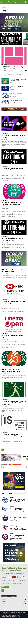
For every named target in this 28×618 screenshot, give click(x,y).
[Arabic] (2, 464)
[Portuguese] (16, 464)
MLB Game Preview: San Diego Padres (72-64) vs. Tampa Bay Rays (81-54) (17, 510)
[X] (2, 590)
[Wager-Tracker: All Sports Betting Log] (14, 109)
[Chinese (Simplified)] (4, 464)
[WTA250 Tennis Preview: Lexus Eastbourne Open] (14, 156)
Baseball (12, 497)
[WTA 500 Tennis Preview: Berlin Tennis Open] (14, 22)
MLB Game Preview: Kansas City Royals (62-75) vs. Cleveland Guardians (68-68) (18, 528)
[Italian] (14, 464)
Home (2, 7)
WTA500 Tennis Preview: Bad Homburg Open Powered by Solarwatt (11, 204)
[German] (12, 464)
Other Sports (4, 24)
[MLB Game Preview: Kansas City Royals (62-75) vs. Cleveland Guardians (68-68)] (5, 527)
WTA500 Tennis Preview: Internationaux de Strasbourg (11, 435)
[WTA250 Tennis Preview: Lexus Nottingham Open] (14, 227)
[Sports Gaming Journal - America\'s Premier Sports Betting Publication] (14, 2)
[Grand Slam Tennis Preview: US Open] (5, 88)
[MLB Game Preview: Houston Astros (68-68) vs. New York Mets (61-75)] (5, 518)
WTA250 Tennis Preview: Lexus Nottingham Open (12, 239)
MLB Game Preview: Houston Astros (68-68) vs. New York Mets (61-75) (18, 519)
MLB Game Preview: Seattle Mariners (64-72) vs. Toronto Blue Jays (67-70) (18, 501)
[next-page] (12, 450)
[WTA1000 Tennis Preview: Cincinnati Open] (5, 95)
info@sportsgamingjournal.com (17, 573)
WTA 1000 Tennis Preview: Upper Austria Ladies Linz (13, 68)
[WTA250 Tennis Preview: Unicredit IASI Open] (14, 123)
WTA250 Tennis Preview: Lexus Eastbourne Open (12, 169)
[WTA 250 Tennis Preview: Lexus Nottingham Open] (11, 39)
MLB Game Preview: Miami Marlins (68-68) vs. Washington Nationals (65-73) (17, 537)
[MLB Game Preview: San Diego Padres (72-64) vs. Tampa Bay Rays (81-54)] (5, 509)
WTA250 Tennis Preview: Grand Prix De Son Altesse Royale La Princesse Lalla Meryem (13, 402)
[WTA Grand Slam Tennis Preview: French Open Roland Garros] (14, 358)
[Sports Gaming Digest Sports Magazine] (14, 481)
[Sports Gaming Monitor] (14, 552)
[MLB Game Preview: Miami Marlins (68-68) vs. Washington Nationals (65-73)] (5, 537)
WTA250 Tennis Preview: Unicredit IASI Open (13, 136)
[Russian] (18, 464)
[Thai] (22, 464)
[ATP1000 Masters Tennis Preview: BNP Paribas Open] (5, 81)
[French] (10, 464)
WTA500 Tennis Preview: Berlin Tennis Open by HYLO (11, 270)
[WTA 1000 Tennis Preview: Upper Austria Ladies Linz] (14, 56)
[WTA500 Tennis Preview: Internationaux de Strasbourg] (14, 422)
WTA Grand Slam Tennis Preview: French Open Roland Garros (12, 370)
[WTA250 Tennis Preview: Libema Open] (14, 324)
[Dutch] (6, 464)
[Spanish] (20, 464)
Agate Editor (4, 70)
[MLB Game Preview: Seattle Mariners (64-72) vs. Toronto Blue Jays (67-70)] (5, 500)
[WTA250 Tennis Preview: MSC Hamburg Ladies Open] (5, 102)
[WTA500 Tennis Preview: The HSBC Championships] (14, 289)
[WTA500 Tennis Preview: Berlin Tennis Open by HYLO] (14, 258)
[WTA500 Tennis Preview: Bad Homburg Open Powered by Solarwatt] (14, 191)
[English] (8, 464)
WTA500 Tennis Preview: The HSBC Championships (13, 302)
